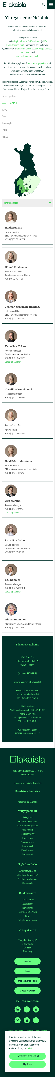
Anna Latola (13, 425)
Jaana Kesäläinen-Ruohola (22, 306)
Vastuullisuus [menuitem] (27, 904)
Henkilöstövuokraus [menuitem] (27, 821)
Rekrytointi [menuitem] (28, 817)
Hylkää (27, 1064)
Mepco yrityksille (27, 990)
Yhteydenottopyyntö (27, 940)
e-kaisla (27, 961)
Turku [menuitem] (4, 109)
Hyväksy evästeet (27, 1056)
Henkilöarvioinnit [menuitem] (27, 834)
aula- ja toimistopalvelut (27, 56)
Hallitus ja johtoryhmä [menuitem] (27, 912)
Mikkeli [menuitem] (5, 136)
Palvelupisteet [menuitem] (9, 96)
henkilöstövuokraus (31, 41)
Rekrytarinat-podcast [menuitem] (27, 920)
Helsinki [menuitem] (13, 103)
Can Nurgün (12, 500)
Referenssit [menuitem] (27, 846)
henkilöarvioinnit (23, 48)
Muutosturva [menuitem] (27, 830)
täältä (29, 1048)
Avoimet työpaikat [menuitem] (27, 871)
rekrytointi (17, 41)
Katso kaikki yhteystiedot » (27, 791)
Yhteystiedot (27, 944)
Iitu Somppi (12, 579)
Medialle (27, 947)
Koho (27, 971)
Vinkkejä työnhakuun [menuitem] (27, 879)
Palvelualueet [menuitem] (27, 850)
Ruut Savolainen (15, 540)
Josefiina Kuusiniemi (18, 389)
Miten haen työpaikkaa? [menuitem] (27, 875)
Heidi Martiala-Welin (18, 461)
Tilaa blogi (27, 951)
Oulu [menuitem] (4, 116)
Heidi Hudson (13, 227)
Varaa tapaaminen (13, 362)
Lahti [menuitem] (4, 130)
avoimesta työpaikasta (38, 63)
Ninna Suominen (15, 619)
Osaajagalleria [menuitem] (27, 842)
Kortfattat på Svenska (27, 802)
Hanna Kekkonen (16, 267)
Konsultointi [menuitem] (27, 838)
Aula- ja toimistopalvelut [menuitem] (27, 825)
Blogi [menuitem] (27, 916)
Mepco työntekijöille (27, 981)
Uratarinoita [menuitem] (27, 883)
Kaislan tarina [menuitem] (28, 899)
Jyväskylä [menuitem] (7, 123)
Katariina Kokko (15, 346)
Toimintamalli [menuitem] (27, 854)
